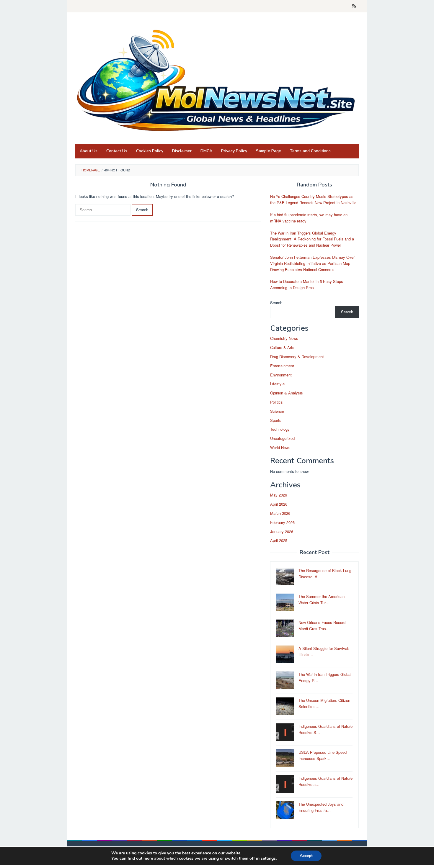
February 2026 (282, 522)
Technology (280, 429)
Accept (306, 856)
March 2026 (280, 513)
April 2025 (278, 540)
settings (268, 858)
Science (277, 411)
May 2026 (278, 495)
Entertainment (282, 365)
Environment (281, 375)
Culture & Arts (282, 347)
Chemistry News (284, 338)
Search (276, 302)
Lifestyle (277, 383)
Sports (275, 420)
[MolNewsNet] (217, 79)
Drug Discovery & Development (297, 356)
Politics (276, 402)
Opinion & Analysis (286, 393)
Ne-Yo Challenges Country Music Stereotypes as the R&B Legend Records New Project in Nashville (313, 199)
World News (280, 447)
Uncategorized (282, 438)
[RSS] (354, 6)
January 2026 (281, 531)
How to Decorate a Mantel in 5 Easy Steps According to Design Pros (306, 284)
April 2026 (278, 504)
